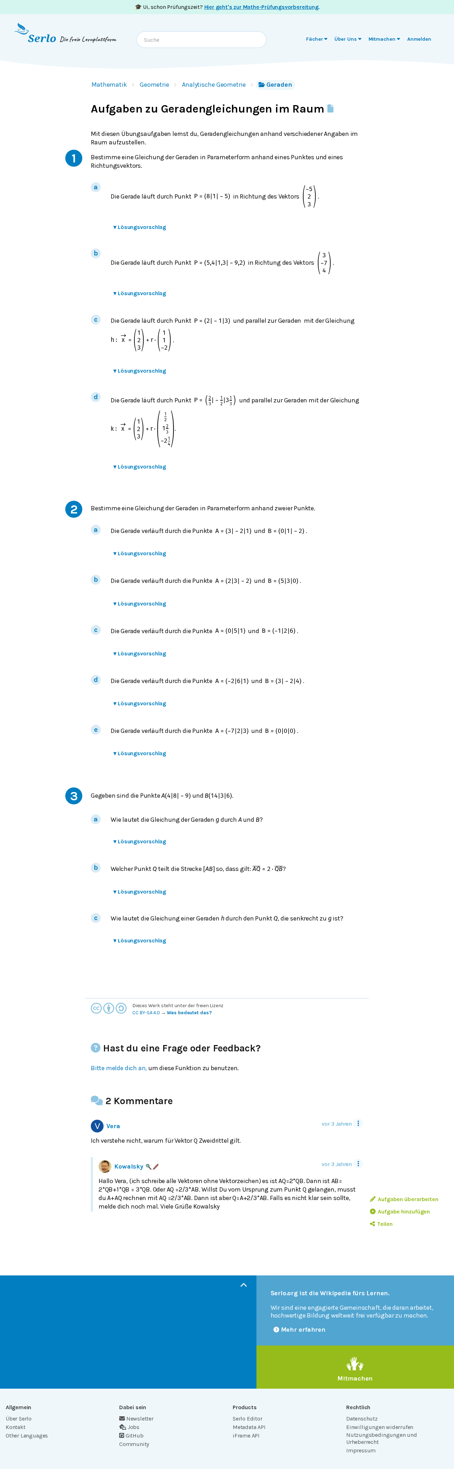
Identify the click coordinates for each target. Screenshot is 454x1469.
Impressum (361, 1450)
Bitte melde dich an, (119, 1068)
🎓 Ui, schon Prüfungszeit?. (227, 7)
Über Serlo (19, 1418)
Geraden (279, 84)
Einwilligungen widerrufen (379, 1427)
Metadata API (249, 1427)
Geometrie (154, 84)
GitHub (135, 1435)
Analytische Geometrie (214, 84)
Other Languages (27, 1435)
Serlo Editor (247, 1418)
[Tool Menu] (358, 1123)
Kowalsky (128, 1166)
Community (134, 1444)
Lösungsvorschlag (140, 227)
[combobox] (201, 39)
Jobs (133, 1427)
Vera (113, 1126)
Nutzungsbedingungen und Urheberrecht (381, 1438)
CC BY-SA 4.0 (146, 1013)
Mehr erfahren (303, 1329)
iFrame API (246, 1435)
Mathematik (109, 84)
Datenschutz (362, 1418)
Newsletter (140, 1418)
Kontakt (16, 1427)
